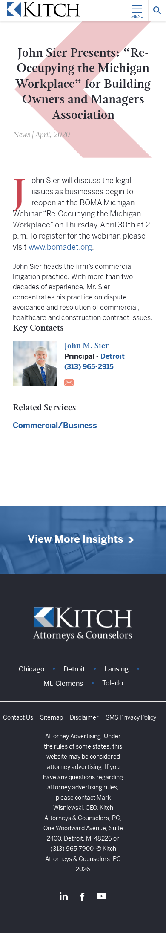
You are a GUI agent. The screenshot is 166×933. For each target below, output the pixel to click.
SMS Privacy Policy (131, 717)
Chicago (31, 669)
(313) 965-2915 (89, 366)
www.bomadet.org (60, 247)
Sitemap (51, 717)
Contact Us (18, 717)
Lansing (116, 669)
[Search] (157, 10)
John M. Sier (86, 346)
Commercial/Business (55, 425)
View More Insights (75, 539)
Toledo (112, 683)
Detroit (112, 356)
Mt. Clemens (63, 683)
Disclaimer (84, 717)
